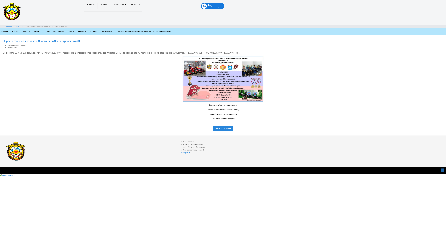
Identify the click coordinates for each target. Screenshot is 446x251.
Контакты (135, 4)
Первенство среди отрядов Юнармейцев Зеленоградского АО (41, 41)
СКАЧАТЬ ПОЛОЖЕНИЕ (223, 129)
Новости (91, 4)
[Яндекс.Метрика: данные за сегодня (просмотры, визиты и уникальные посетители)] (7, 175)
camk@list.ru (185, 153)
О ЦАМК (104, 4)
